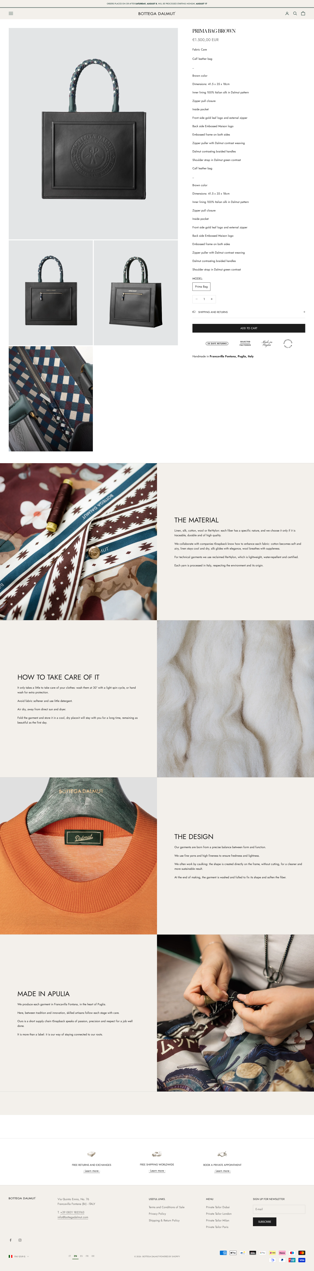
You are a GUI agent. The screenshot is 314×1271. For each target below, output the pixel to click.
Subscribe (264, 1222)
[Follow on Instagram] (20, 1240)
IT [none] (70, 1255)
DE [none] (93, 1255)
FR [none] (87, 1255)
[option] (69, 1256)
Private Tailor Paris (217, 1227)
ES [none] (81, 1255)
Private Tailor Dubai (218, 1207)
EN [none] (75, 1255)
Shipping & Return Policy (164, 1220)
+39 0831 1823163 (72, 1212)
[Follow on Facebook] (10, 1240)
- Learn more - (91, 1171)
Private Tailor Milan (217, 1220)
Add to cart (248, 328)
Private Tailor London (219, 1214)
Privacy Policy (157, 1214)
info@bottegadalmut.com (73, 1217)
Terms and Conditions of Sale (166, 1207)
